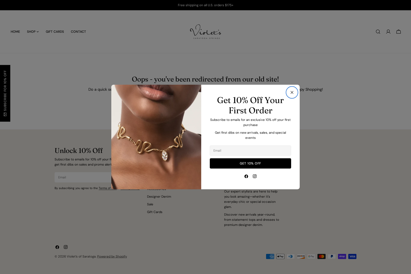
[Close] (292, 92)
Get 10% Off (250, 163)
